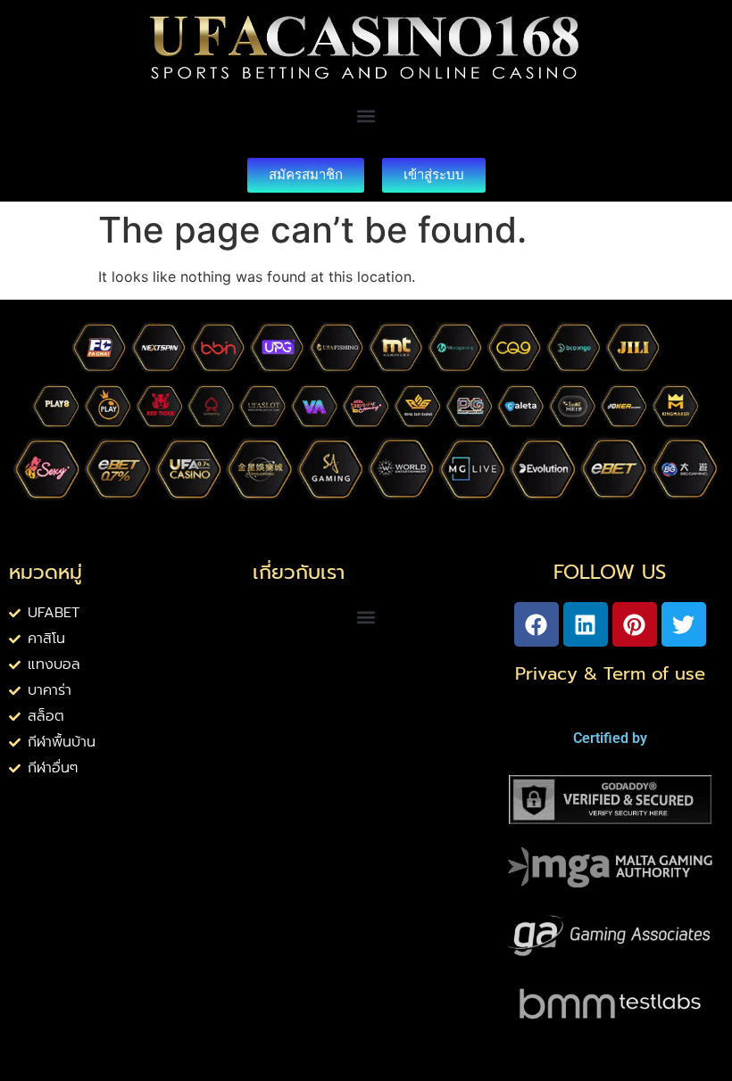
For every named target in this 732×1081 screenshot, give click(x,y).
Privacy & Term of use (610, 673)
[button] (365, 116)
